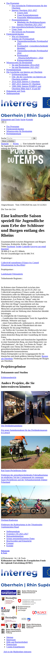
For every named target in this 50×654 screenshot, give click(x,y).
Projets (16, 144)
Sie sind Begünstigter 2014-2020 (25, 65)
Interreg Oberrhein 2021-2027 (24, 10)
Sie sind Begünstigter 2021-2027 (25, 67)
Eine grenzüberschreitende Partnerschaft (28, 27)
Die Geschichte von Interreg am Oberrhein (24, 72)
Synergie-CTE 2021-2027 (17, 534)
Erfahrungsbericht (8, 377)
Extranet (9, 543)
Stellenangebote (13, 93)
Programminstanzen (20, 20)
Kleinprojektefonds (25, 60)
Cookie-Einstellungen (15, 647)
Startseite (5, 144)
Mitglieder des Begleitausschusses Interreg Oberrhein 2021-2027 (31, 23)
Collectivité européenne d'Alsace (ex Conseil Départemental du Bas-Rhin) (20, 263)
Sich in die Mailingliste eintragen (17, 652)
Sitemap (9, 637)
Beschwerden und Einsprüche (19, 541)
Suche (23, 119)
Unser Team (17, 29)
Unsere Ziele (22, 13)
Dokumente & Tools (5, 552)
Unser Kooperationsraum (27, 15)
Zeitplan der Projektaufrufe (23, 39)
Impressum (11, 640)
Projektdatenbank (13, 70)
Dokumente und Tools (15, 91)
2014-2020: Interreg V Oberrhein (26, 81)
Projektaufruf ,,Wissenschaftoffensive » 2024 (30, 56)
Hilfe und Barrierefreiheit (17, 642)
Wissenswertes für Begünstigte (19, 62)
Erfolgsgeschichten (20, 74)
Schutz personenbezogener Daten (20, 538)
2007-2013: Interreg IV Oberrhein (26, 84)
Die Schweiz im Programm (23, 32)
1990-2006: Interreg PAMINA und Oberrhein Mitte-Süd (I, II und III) (26, 87)
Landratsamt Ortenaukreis (12, 274)
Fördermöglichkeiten (15, 34)
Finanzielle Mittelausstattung (29, 17)
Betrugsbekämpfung (14, 536)
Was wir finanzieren (20, 36)
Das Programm (12, 3)
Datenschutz (11, 644)
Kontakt (29, 119)
